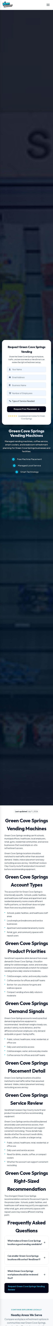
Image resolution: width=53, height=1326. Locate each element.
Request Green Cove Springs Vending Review (26, 1288)
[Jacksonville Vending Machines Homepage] (7, 6)
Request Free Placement (25, 409)
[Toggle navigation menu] (48, 4)
